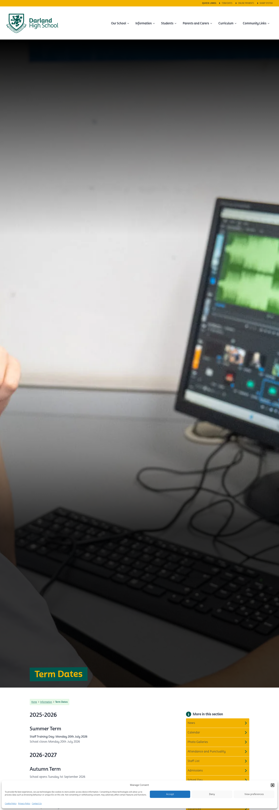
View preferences (254, 794)
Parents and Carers (196, 23)
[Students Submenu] (176, 23)
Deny (212, 794)
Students (167, 23)
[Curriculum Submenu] (236, 23)
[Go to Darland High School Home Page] (32, 23)
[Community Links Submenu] (269, 23)
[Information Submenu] (155, 23)
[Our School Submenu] (129, 23)
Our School (118, 23)
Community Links (254, 23)
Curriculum (225, 23)
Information (143, 23)
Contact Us (37, 803)
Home (34, 701)
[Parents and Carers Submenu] (212, 23)
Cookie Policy (10, 803)
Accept (170, 794)
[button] (272, 785)
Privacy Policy (24, 803)
